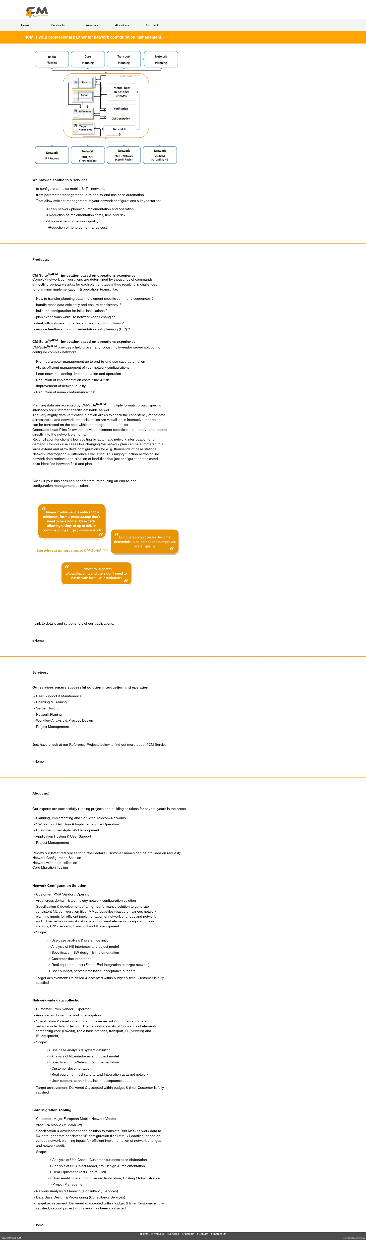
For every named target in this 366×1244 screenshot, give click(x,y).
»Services (173, 1233)
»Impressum (218, 1233)
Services (91, 25)
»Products (157, 1233)
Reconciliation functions (50, 439)
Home (24, 25)
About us (122, 25)
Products (58, 25)
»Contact (202, 1233)
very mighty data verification (62, 415)
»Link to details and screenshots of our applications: (73, 623)
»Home (38, 641)
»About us (188, 1233)
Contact (152, 25)
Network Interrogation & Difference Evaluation (68, 454)
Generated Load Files (49, 430)
